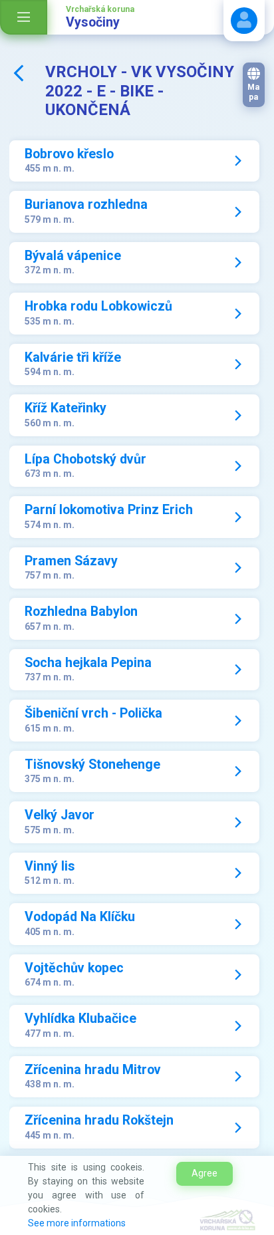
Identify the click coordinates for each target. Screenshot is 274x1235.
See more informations (77, 1223)
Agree (204, 1173)
